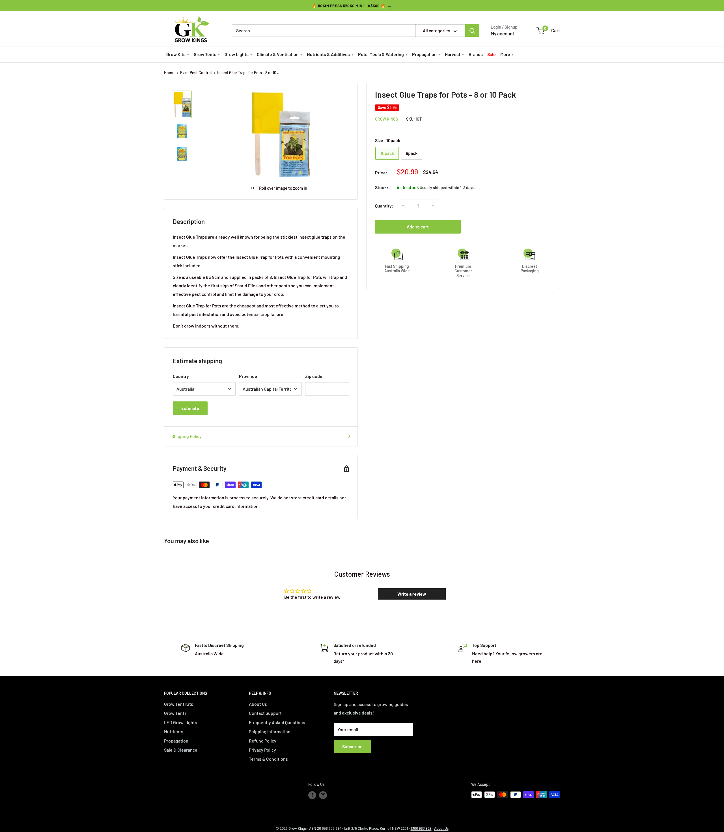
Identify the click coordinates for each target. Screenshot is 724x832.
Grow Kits (176, 54)
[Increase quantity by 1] (433, 206)
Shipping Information (269, 731)
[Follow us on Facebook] (312, 795)
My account (502, 33)
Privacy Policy (262, 749)
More (505, 54)
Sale (491, 54)
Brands (476, 54)
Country (181, 376)
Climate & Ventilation (278, 54)
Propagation (424, 54)
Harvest (452, 54)
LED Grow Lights (180, 722)
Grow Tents (205, 54)
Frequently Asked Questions (277, 722)
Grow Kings (386, 119)
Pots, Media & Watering (381, 54)
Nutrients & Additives (328, 54)
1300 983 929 (421, 828)
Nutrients (173, 731)
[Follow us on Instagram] (323, 795)
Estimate (190, 408)
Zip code (313, 376)
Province (248, 376)
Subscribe (352, 746)
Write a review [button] (411, 593)
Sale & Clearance (180, 749)
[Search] (472, 30)
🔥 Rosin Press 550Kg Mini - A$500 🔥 (349, 5)
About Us (258, 704)
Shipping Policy (186, 436)
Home (169, 72)
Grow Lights (237, 54)
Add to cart (418, 226)
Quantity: (384, 205)
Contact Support (265, 713)
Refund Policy (262, 740)
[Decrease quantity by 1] (403, 206)
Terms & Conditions (268, 759)
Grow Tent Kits (178, 704)
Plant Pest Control (196, 72)
